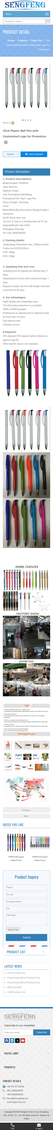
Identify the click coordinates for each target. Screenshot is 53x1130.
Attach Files (13, 930)
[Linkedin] (12, 1040)
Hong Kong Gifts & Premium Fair (23, 978)
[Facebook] (6, 1040)
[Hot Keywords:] (48, 21)
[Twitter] (17, 1040)
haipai (26, 1118)
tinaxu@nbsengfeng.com (16, 1098)
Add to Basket (36, 154)
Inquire (10, 154)
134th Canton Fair (16, 992)
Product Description (17, 171)
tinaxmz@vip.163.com (16, 1102)
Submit (27, 937)
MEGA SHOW (14, 987)
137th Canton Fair (16, 973)
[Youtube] (22, 1040)
